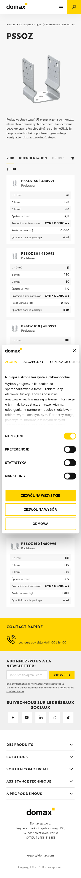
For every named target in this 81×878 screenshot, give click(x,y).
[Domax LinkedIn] (40, 717)
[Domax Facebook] (13, 717)
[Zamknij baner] (74, 350)
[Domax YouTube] (27, 717)
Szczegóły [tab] (34, 362)
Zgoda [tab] (11, 362)
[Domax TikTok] (68, 717)
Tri (13, 169)
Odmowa (40, 524)
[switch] (70, 449)
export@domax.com (40, 855)
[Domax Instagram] (54, 717)
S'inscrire (62, 675)
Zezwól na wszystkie (40, 495)
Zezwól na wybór (40, 509)
